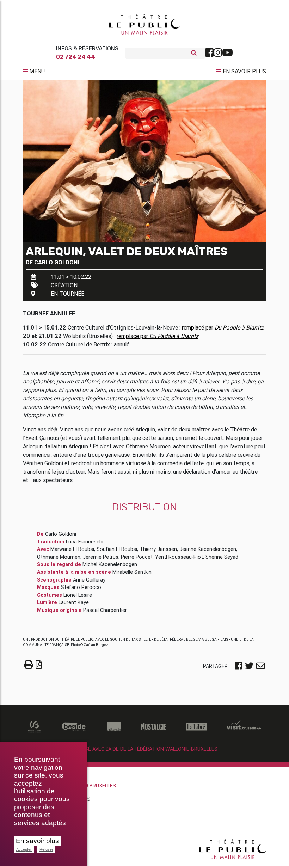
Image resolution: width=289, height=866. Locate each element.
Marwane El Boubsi (72, 549)
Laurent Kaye (74, 602)
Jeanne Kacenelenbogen (207, 549)
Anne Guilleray (89, 580)
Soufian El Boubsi (117, 549)
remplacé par (223, 327)
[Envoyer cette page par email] (260, 666)
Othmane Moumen (58, 557)
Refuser (46, 849)
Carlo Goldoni (56, 262)
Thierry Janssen (158, 549)
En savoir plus (37, 840)
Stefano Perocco (81, 587)
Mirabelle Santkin (132, 572)
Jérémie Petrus (100, 557)
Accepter (24, 849)
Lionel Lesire (77, 595)
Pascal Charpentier (105, 610)
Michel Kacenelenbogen (109, 564)
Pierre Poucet (137, 557)
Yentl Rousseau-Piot (179, 557)
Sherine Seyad (221, 557)
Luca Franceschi (84, 542)
